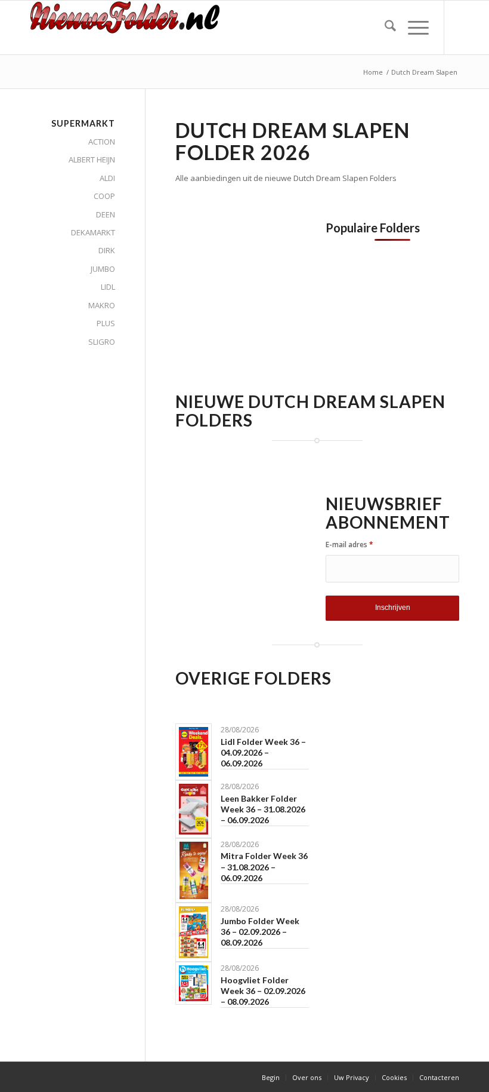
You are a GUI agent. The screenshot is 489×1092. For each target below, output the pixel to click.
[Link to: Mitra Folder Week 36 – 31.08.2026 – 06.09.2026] (193, 870)
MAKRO (101, 305)
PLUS (106, 323)
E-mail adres (349, 544)
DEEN (105, 214)
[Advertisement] (275, 304)
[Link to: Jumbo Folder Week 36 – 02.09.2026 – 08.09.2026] (193, 932)
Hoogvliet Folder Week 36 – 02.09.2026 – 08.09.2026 (263, 991)
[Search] (384, 27)
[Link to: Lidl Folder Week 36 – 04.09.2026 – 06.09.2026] (193, 752)
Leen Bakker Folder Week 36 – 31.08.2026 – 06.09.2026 (263, 809)
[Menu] (412, 27)
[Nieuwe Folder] (129, 27)
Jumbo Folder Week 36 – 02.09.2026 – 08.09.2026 (260, 931)
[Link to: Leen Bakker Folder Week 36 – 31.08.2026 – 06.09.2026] (193, 809)
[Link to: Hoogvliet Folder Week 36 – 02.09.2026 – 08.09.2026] (193, 983)
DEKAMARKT (93, 232)
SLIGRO (101, 341)
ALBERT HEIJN (92, 159)
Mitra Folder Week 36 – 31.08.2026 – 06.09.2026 (264, 866)
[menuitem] (384, 27)
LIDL (108, 286)
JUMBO (103, 268)
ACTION (101, 141)
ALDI (107, 178)
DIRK (106, 250)
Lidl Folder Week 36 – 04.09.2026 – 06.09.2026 (263, 752)
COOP (104, 196)
